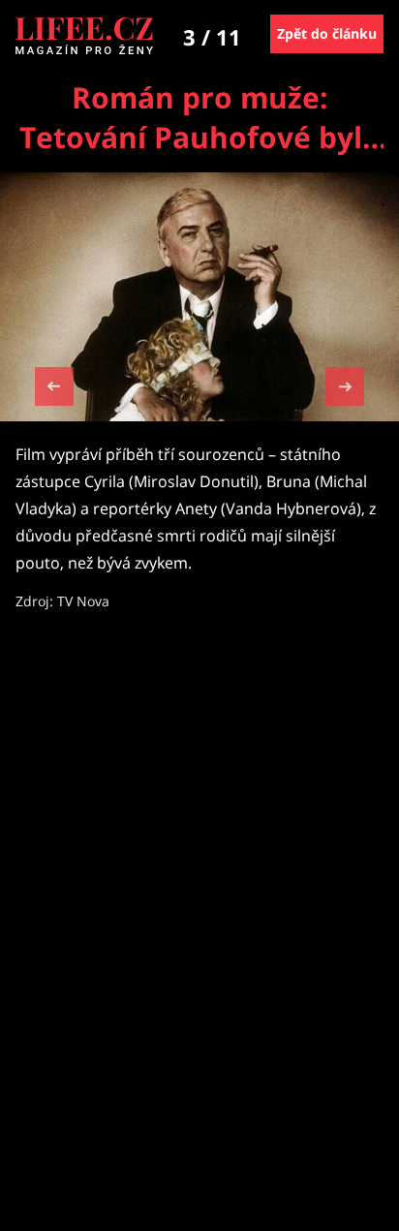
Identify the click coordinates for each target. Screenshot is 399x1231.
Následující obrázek (344, 384)
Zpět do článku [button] (327, 33)
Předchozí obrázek (54, 389)
